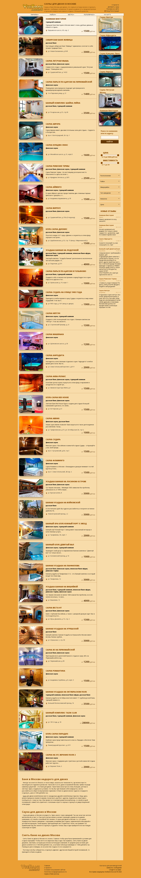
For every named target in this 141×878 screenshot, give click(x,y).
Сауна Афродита (108, 35)
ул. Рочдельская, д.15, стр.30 (58, 112)
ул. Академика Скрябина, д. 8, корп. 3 (61, 680)
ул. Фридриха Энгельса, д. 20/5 (58, 177)
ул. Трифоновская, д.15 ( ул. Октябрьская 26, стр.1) (66, 430)
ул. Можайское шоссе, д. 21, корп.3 (60, 154)
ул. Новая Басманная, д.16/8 (58, 51)
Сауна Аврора (106, 71)
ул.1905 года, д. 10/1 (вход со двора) (60, 304)
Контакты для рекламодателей (111, 866)
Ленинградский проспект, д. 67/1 (59, 745)
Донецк (56, 874)
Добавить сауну (113, 7)
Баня (24, 796)
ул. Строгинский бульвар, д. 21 (58, 325)
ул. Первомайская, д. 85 (56, 661)
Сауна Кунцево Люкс (110, 53)
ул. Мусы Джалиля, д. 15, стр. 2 (59, 619)
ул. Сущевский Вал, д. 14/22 (57, 72)
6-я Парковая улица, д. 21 (57, 93)
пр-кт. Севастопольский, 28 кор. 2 (60, 472)
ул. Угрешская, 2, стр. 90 (56, 640)
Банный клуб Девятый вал (109, 249)
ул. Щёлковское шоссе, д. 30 (58, 344)
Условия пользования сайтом (54, 870)
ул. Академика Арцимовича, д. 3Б (59, 198)
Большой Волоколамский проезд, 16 (61, 703)
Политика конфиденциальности (55, 872)
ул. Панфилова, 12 (54, 579)
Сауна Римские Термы (108, 279)
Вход (108, 11)
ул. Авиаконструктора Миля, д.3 (59, 388)
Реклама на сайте (113, 9)
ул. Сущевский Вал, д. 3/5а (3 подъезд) (61, 217)
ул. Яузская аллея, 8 (55, 493)
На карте (107, 15)
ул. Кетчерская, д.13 (55, 409)
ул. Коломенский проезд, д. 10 (58, 556)
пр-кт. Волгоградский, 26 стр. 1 (59, 135)
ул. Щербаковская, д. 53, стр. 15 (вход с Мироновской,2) (68, 240)
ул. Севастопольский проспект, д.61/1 (61, 367)
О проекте (115, 5)
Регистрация (114, 11)
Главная (47, 866)
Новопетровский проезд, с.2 (58, 514)
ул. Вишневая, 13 (54, 600)
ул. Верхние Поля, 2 (55, 766)
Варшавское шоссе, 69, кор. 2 (58, 30)
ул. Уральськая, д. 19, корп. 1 (58, 283)
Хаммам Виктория (109, 110)
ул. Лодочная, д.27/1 (55, 264)
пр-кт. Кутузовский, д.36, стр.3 (58, 451)
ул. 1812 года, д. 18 (54, 722)
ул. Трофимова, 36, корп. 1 (57, 535)
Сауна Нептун (106, 17)
